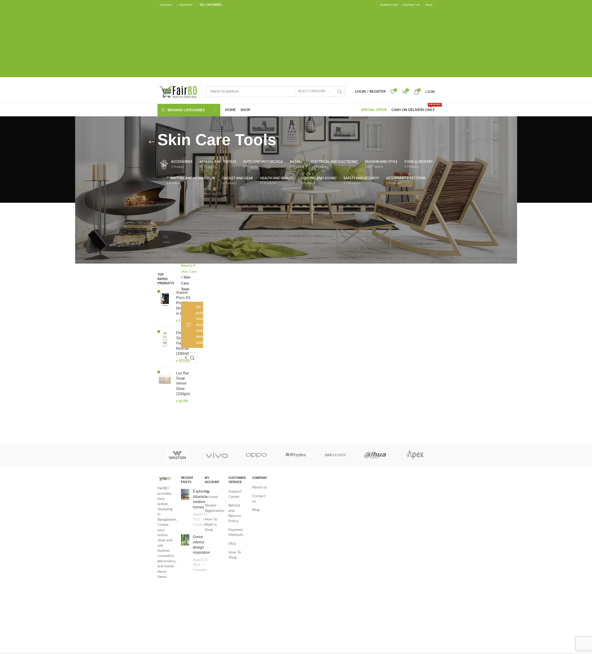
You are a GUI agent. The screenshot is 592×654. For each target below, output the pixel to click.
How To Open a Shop (211, 524)
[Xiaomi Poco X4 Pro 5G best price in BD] (165, 306)
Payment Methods (235, 532)
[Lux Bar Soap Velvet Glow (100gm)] (165, 387)
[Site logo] (179, 91)
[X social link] (349, 4)
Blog (255, 510)
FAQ (232, 544)
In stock (167, 253)
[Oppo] (256, 455)
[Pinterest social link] (371, 4)
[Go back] (151, 142)
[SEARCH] (339, 91)
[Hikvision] (335, 455)
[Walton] (177, 455)
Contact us (258, 498)
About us (259, 487)
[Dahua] (375, 455)
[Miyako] (296, 455)
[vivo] (217, 455)
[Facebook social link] (341, 4)
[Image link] (165, 478)
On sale (166, 239)
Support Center (235, 494)
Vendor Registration (214, 508)
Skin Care (189, 271)
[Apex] (415, 455)
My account (211, 494)
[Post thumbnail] (185, 508)
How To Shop (234, 554)
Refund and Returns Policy (234, 513)
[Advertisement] (296, 44)
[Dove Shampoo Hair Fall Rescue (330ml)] (165, 346)
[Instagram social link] (356, 4)
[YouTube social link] (364, 4)
